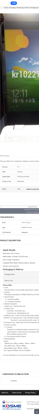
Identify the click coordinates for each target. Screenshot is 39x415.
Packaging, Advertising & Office (19, 7)
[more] (31, 374)
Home (6, 7)
